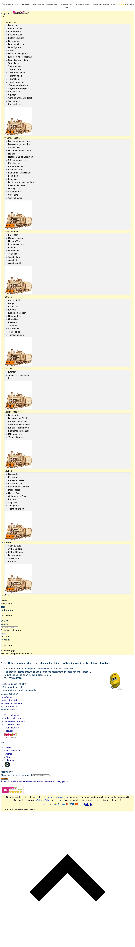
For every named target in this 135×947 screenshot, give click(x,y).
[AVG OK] (7, 766)
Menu (3, 16)
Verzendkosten (11, 715)
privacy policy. (61, 781)
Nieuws (7, 747)
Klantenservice (11, 727)
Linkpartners (10, 760)
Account (5, 600)
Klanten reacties (12, 724)
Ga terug (8, 668)
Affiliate (8, 757)
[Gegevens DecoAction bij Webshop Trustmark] (10, 736)
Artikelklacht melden (14, 718)
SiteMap (8, 754)
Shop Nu (10, 132)
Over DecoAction (12, 750)
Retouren (8, 731)
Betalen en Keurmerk (14, 721)
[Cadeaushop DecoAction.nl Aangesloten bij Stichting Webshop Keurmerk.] (21, 13)
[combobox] (9, 627)
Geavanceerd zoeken (11, 630)
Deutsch (8, 615)
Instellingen (6, 603)
